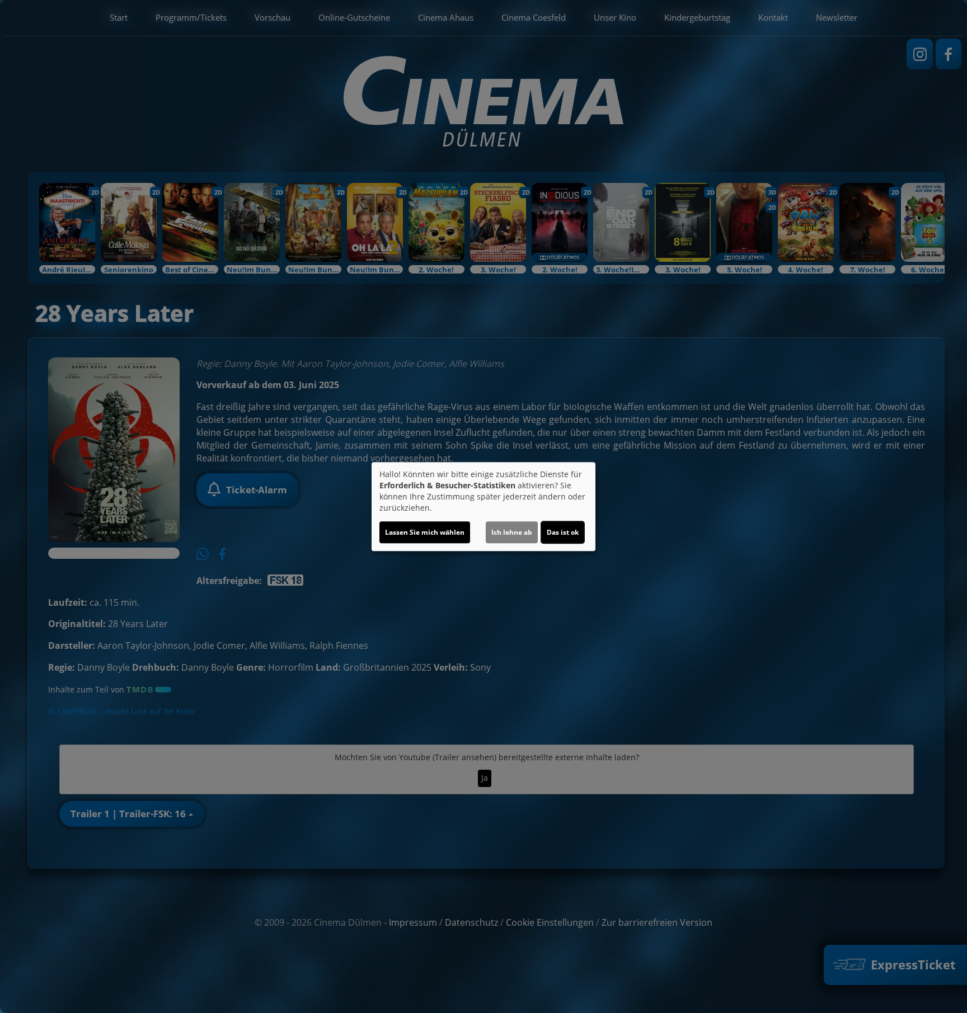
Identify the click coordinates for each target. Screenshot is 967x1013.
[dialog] (483, 507)
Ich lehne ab (511, 532)
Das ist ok (563, 532)
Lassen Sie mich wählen (424, 532)
